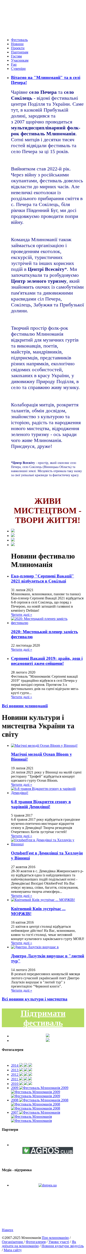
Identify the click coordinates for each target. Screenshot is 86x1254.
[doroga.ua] (48, 1185)
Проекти (18, 48)
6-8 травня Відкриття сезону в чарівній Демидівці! (41, 804)
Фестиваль (19, 40)
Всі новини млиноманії (25, 705)
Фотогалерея (36, 1242)
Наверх (7, 1230)
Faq (14, 64)
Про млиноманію (55, 1238)
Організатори (13, 1242)
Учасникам (19, 60)
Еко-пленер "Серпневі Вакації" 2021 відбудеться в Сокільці (42, 578)
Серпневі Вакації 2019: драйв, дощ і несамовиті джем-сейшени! (47, 661)
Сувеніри (18, 69)
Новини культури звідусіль (63, 1246)
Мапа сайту (13, 1250)
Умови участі (58, 1242)
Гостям (16, 56)
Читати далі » (21, 615)
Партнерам (19, 52)
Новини (17, 44)
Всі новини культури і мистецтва (34, 999)
